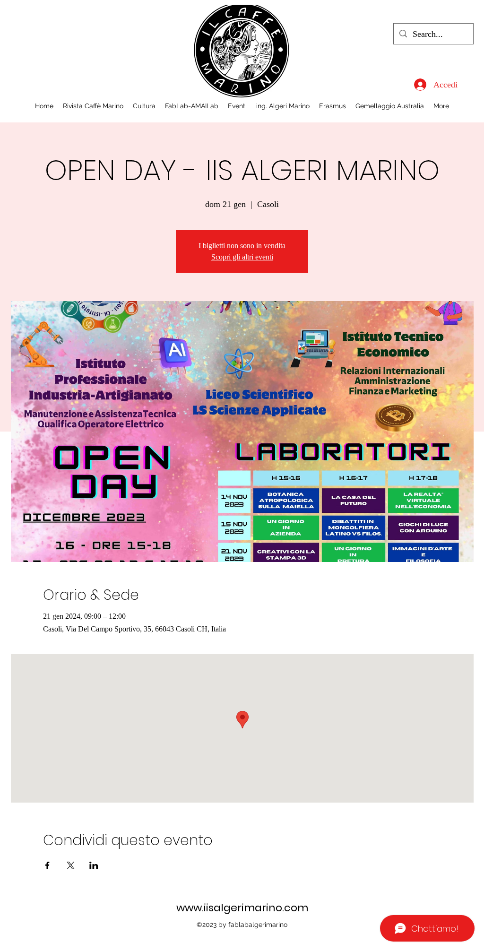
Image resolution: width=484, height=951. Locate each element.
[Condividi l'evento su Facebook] (47, 865)
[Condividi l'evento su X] (70, 865)
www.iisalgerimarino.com (242, 907)
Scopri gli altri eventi (242, 257)
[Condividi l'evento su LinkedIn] (93, 865)
